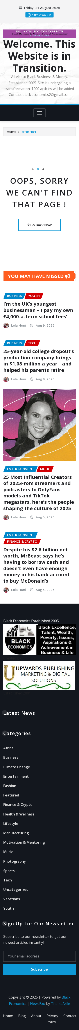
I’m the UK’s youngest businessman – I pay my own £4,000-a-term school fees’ (38, 309)
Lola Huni (18, 325)
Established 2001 (17, 693)
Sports (9, 870)
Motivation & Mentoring (24, 842)
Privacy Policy (52, 1019)
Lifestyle (10, 823)
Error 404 (29, 131)
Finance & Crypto (17, 804)
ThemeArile (60, 1003)
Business (10, 757)
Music (8, 851)
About (36, 1015)
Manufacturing (16, 833)
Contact (69, 1015)
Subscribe (39, 969)
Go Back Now (41, 225)
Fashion (9, 785)
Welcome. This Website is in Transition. (39, 55)
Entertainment (16, 776)
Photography (14, 861)
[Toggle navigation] (40, 113)
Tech (7, 880)
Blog (22, 1015)
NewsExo (37, 1003)
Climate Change (16, 767)
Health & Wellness (18, 814)
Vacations (11, 899)
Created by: (12, 658)
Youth (8, 908)
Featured (11, 795)
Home (11, 131)
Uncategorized (16, 889)
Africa (8, 748)
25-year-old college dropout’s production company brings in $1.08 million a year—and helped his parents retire (38, 360)
